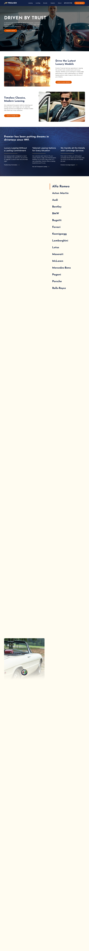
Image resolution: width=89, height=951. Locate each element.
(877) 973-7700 (68, 3)
